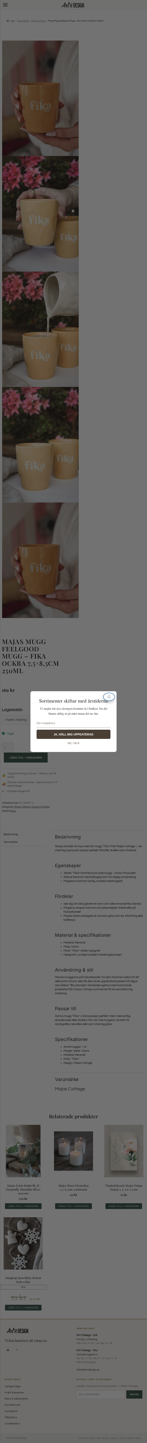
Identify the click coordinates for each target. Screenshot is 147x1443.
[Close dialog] (109, 697)
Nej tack (74, 743)
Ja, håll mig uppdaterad (73, 734)
